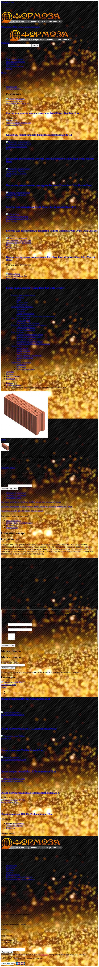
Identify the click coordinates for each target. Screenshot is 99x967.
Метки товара (12, 527)
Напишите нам (7, 2)
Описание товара (13, 520)
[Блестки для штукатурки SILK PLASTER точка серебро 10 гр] (18, 197)
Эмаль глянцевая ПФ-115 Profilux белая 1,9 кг (27, 814)
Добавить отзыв (8, 468)
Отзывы (9, 525)
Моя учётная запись (15, 59)
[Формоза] (35, 24)
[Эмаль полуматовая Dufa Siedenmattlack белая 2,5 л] (13, 781)
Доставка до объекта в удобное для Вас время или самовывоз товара (31, 502)
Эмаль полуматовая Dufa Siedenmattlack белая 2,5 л (30, 792)
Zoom (3, 439)
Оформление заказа (14, 66)
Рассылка (5, 947)
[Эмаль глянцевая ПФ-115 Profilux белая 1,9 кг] (13, 802)
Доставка (10, 870)
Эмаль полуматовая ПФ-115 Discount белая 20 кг (28, 771)
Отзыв (11, 632)
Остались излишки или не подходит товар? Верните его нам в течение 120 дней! (36, 506)
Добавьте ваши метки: (10, 662)
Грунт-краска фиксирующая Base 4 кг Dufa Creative (35, 287)
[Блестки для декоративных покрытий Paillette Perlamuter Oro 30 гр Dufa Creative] (18, 221)
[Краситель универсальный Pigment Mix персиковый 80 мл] (18, 125)
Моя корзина (11, 64)
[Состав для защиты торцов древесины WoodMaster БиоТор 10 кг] (18, 103)
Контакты (10, 828)
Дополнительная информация (19, 523)
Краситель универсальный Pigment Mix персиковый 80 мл (39, 134)
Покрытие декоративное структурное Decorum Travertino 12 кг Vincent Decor (49, 185)
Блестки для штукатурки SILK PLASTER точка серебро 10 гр (41, 207)
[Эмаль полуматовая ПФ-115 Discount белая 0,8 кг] (13, 717)
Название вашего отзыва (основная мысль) (27, 627)
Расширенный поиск (15, 823)
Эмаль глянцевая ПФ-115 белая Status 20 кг (25, 698)
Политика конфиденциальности (20, 879)
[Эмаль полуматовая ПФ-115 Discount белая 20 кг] (13, 759)
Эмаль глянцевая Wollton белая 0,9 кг (22, 750)
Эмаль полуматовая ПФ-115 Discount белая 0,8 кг (29, 728)
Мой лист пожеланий (15, 61)
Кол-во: (4, 486)
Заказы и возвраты (14, 826)
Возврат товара (13, 875)
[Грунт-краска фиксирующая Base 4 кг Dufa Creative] (18, 278)
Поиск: (4, 45)
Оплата (9, 872)
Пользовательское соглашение (19, 877)
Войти (9, 68)
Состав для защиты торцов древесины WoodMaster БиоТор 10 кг (42, 113)
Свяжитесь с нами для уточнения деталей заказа (22, 511)
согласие (44, 954)
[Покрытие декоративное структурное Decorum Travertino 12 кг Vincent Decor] (18, 176)
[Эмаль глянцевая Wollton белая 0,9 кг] (13, 738)
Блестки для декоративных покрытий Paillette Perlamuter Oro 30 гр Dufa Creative (51, 230)
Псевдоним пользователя (19, 622)
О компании (11, 865)
